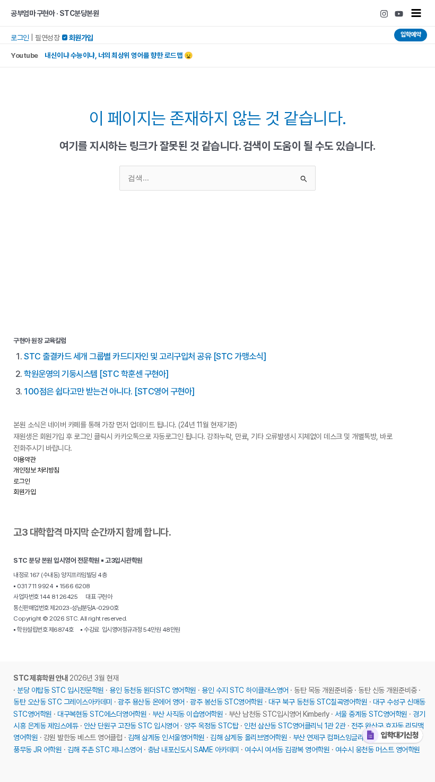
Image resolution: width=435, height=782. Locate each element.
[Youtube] (399, 14)
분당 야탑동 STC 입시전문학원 (60, 690)
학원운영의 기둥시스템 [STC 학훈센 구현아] (96, 373)
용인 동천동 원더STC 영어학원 (152, 690)
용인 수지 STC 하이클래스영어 (245, 690)
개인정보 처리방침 (36, 470)
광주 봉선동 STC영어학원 (226, 702)
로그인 (20, 37)
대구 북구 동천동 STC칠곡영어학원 (318, 702)
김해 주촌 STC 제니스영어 (104, 749)
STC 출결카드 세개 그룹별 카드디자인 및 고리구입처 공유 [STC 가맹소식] (145, 356)
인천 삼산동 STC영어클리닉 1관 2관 (295, 725)
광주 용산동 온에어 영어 (151, 702)
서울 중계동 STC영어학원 (371, 714)
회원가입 (24, 492)
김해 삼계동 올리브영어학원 (248, 737)
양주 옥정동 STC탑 (211, 725)
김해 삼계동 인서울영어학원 (166, 737)
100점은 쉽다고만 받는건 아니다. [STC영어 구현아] (109, 391)
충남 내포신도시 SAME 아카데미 (193, 749)
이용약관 (24, 459)
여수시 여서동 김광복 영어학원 (287, 749)
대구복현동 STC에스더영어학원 (101, 714)
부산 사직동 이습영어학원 (187, 714)
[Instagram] (384, 14)
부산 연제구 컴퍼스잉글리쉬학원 (337, 737)
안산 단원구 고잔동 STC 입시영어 (131, 725)
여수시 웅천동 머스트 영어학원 (377, 749)
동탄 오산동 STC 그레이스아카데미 (62, 702)
